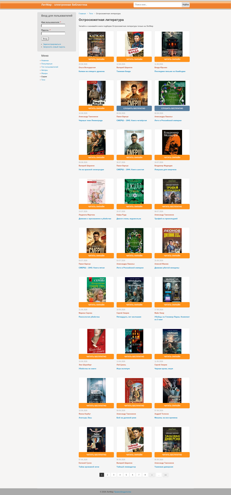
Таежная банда (124, 71)
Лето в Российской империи (168, 120)
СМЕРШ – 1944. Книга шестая (130, 169)
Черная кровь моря (164, 369)
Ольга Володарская (87, 67)
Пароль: (45, 30)
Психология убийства (89, 317)
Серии (44, 76)
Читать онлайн (96, 59)
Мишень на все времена (166, 418)
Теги (43, 80)
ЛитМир (46, 4)
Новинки (45, 60)
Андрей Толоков (162, 414)
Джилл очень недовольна (129, 219)
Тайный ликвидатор (126, 467)
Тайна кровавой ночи (89, 467)
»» (166, 475)
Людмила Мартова (87, 215)
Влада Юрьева (161, 67)
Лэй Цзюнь (121, 365)
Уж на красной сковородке (91, 169)
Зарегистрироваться (52, 44)
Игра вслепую (123, 369)
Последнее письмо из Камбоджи (170, 71)
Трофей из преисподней (166, 219)
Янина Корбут (85, 414)
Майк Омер (159, 313)
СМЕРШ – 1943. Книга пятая (92, 268)
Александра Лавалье (163, 117)
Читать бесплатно (172, 206)
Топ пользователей (49, 67)
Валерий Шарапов (124, 67)
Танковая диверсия (164, 467)
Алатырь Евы (85, 418)
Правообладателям (122, 492)
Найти (186, 4)
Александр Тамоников (88, 117)
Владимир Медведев (163, 166)
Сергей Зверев (123, 313)
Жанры (44, 73)
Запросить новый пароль (54, 47)
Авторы (44, 70)
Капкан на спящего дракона (92, 71)
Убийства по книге (87, 369)
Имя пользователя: (51, 22)
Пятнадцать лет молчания (129, 317)
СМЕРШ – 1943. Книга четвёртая (132, 120)
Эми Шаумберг (85, 365)
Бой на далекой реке (126, 418)
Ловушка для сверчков (165, 169)
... (159, 475)
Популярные (46, 64)
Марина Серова (85, 313)
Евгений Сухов (85, 463)
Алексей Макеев (161, 264)
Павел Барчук (122, 117)
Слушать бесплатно (134, 108)
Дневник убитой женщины (167, 268)
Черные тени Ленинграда (91, 120)
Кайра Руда (121, 215)
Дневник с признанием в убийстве (95, 219)
